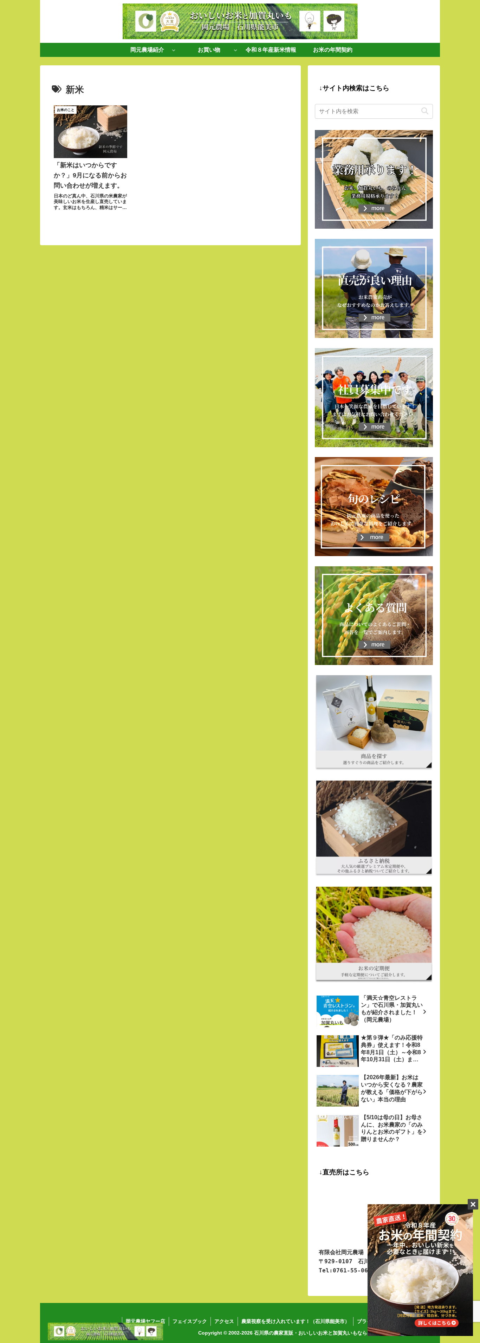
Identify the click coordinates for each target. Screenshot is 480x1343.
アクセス (224, 1321)
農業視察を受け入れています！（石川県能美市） (295, 1321)
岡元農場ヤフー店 (145, 1321)
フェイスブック (190, 1321)
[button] (424, 111)
